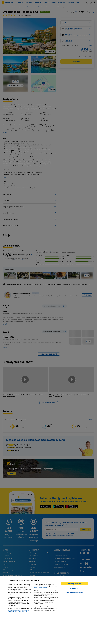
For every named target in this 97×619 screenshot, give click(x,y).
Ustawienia (77, 588)
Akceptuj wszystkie (75, 584)
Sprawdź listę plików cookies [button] (74, 592)
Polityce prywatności (40, 587)
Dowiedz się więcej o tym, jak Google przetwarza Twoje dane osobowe (18, 610)
